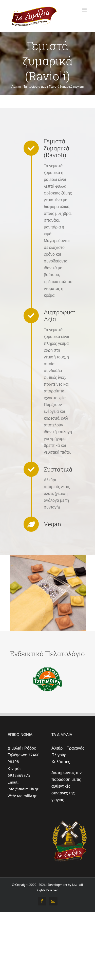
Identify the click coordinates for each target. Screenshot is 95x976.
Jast (74, 885)
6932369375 (19, 775)
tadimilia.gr (26, 795)
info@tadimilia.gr (23, 788)
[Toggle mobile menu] (84, 9)
